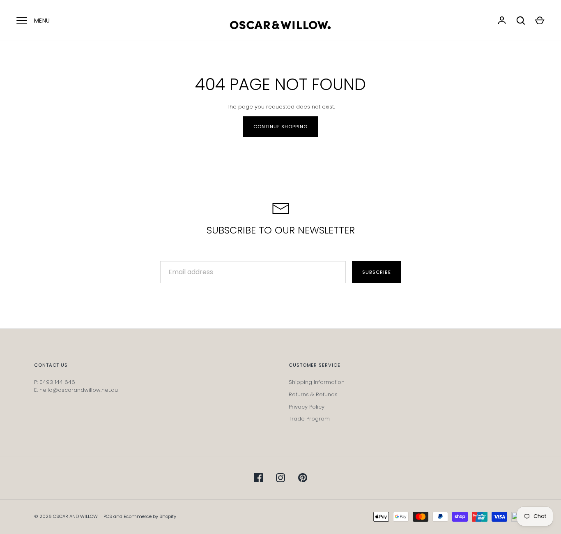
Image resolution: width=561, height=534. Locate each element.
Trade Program (309, 419)
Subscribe (376, 272)
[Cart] (540, 21)
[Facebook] (258, 478)
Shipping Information (317, 382)
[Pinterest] (303, 478)
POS (107, 516)
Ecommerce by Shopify (150, 516)
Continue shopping (280, 126)
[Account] (502, 21)
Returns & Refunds (313, 394)
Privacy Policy (306, 407)
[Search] (521, 21)
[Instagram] (280, 478)
